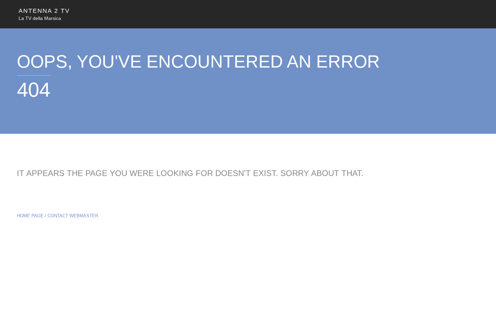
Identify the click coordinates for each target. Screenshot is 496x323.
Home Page (30, 215)
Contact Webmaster (73, 215)
